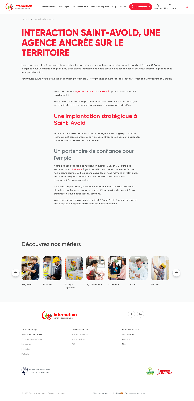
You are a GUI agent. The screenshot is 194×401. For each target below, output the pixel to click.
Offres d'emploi (49, 7)
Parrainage (26, 344)
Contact (123, 7)
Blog (114, 7)
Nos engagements (80, 334)
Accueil (26, 19)
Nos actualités (78, 339)
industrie (77, 169)
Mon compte (170, 8)
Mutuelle (25, 354)
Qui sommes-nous (80, 7)
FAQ (73, 344)
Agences (158, 8)
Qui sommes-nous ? (81, 329)
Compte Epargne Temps (32, 339)
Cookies (116, 393)
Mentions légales (100, 393)
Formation (26, 349)
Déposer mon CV (142, 7)
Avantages (64, 7)
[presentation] (16, 273)
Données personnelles (135, 393)
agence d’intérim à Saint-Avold (92, 91)
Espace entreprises (100, 7)
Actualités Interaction (44, 19)
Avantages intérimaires (32, 334)
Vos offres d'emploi (30, 329)
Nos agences (128, 334)
